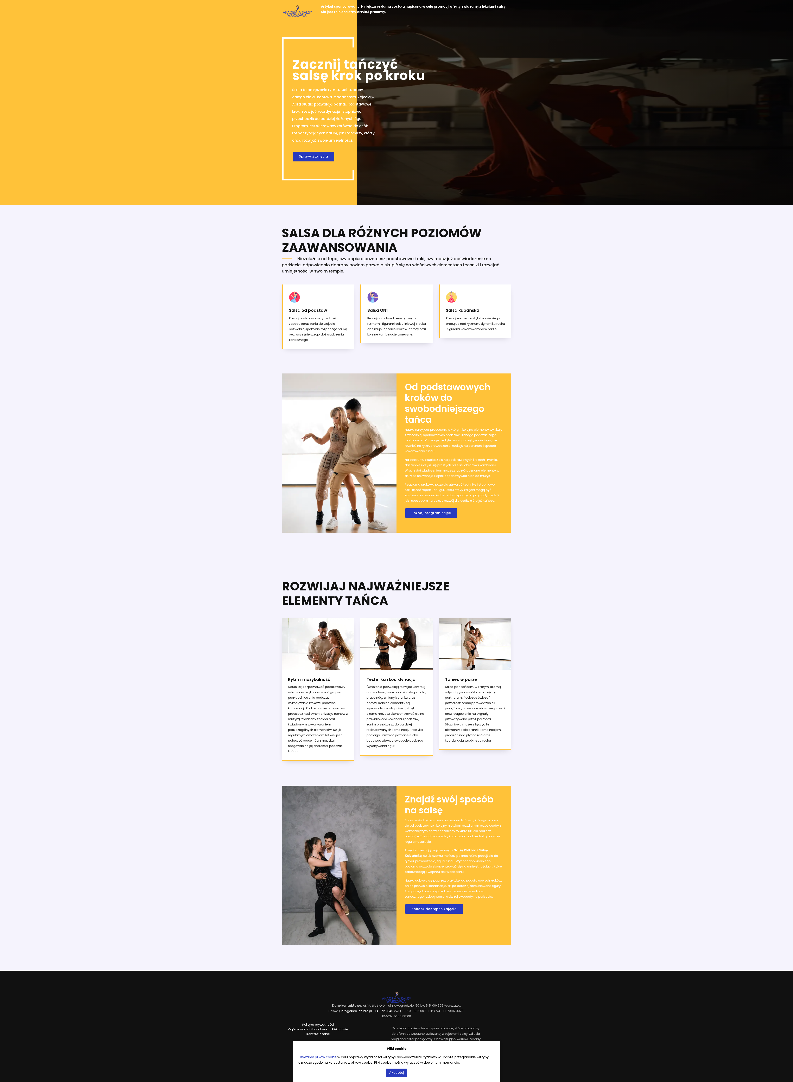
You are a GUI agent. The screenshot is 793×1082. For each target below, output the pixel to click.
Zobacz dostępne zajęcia (434, 909)
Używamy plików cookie (317, 1057)
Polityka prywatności (318, 1024)
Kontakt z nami (318, 1034)
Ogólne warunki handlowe (308, 1029)
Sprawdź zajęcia (313, 156)
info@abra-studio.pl (356, 1011)
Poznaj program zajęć (431, 513)
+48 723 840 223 (386, 1011)
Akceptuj (396, 1072)
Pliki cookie (340, 1029)
